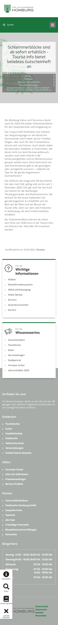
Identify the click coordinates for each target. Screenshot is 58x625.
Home (28, 76)
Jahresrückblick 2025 (18, 370)
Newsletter (41, 615)
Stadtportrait (14, 360)
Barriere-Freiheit (14, 484)
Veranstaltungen (16, 355)
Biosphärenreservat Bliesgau (21, 529)
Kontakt (39, 612)
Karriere (12, 310)
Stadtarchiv (11, 438)
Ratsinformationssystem (20, 284)
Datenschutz (41, 606)
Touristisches (14, 345)
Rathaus (29, 79)
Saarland (10, 515)
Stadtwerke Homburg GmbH (20, 505)
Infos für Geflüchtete (16, 474)
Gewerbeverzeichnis (18, 305)
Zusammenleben (16, 340)
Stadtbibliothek (13, 433)
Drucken (41, 249)
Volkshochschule (14, 443)
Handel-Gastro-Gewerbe (18, 452)
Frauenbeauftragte (15, 479)
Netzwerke (11, 534)
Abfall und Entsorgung (19, 289)
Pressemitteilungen (29, 85)
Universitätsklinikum (16, 500)
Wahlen (12, 279)
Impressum (41, 609)
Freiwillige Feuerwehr (17, 524)
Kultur (11, 350)
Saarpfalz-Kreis (13, 510)
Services (12, 299)
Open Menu (52, 25)
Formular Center (16, 365)
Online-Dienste (15, 294)
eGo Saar (10, 520)
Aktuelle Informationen (28, 82)
